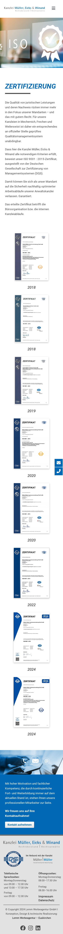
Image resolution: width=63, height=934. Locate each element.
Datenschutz (46, 900)
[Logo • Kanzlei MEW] (24, 8)
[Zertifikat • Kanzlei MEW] (31, 234)
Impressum (45, 896)
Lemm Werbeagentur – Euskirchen (31, 917)
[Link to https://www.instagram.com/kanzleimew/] (30, 928)
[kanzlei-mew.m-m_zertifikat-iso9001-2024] (31, 613)
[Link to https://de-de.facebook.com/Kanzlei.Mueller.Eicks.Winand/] (23, 928)
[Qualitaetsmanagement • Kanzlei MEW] (28, 852)
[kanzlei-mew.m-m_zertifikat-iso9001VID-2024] (31, 678)
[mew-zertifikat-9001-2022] (31, 549)
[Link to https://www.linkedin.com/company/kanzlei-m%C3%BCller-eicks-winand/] (38, 928)
